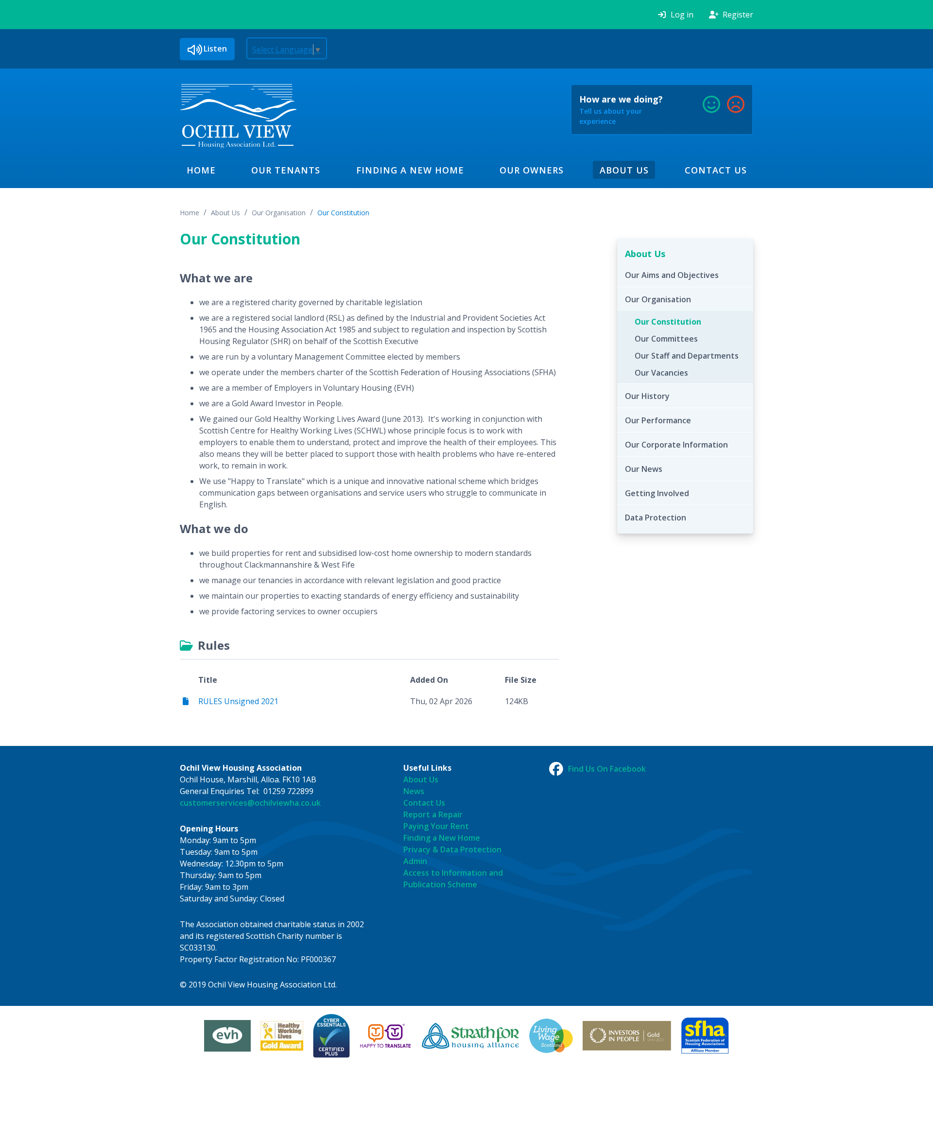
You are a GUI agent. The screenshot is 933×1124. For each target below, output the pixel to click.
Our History (647, 396)
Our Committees (666, 338)
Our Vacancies (661, 372)
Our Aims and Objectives (672, 275)
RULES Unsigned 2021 (238, 701)
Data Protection (655, 517)
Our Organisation (279, 212)
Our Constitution (343, 212)
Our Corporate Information (676, 444)
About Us (624, 170)
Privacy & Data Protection (452, 849)
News (413, 791)
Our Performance (658, 420)
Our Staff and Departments (687, 355)
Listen (215, 48)
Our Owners (532, 170)
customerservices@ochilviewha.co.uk (250, 802)
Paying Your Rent (436, 826)
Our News (643, 469)
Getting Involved (657, 493)
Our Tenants (285, 170)
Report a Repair (433, 814)
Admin (415, 861)
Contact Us (716, 170)
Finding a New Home (410, 170)
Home (201, 170)
